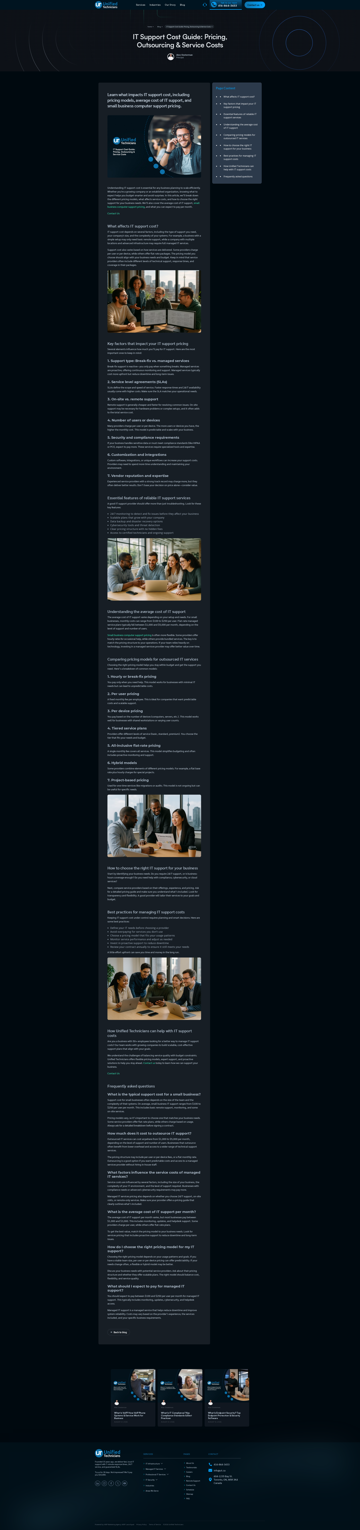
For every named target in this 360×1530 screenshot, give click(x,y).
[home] (106, 5)
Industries (150, 1485)
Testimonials (191, 1467)
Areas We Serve (152, 1490)
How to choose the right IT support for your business (238, 147)
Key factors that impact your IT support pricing (240, 105)
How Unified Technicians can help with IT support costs (239, 168)
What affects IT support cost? (239, 96)
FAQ (188, 1498)
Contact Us (190, 1485)
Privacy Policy (141, 1524)
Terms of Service (155, 1524)
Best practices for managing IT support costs (240, 157)
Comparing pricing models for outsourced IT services (239, 136)
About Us (190, 1463)
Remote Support (193, 1480)
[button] (140, 5)
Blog (182, 4)
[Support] (202, 5)
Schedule (190, 1489)
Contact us (149, 1062)
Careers (189, 1472)
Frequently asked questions (238, 176)
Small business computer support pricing (129, 635)
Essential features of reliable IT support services (240, 116)
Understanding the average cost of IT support (241, 126)
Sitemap (189, 1494)
